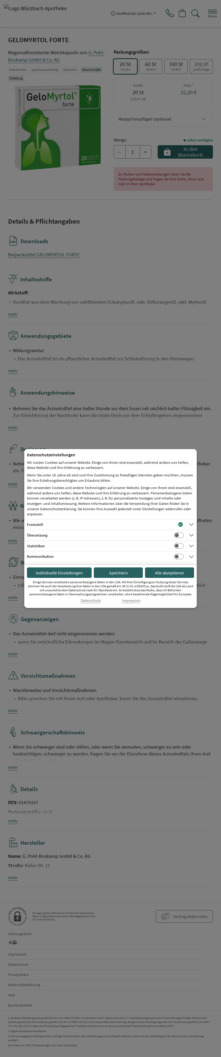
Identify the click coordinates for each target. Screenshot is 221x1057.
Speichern (118, 572)
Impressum (131, 600)
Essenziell (35, 524)
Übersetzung (37, 535)
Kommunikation (40, 556)
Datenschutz (91, 600)
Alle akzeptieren (169, 572)
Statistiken (36, 546)
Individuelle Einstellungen (59, 572)
